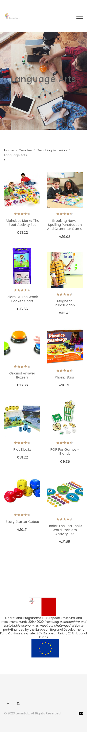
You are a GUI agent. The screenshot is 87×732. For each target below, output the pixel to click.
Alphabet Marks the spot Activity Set (22, 222)
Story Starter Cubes (22, 521)
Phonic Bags (65, 377)
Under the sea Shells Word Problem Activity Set (65, 529)
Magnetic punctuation (65, 303)
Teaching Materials (52, 150)
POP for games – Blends (64, 451)
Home (9, 150)
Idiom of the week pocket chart (22, 298)
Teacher (25, 150)
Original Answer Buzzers (22, 375)
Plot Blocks (22, 449)
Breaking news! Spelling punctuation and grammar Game (64, 224)
